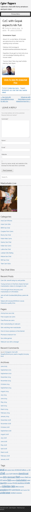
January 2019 (5, 416)
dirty (5, 477)
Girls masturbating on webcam (10, 324)
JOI (1, 480)
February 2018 (5, 456)
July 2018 (4, 438)
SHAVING (21, 486)
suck (21, 490)
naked (4, 92)
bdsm (13, 470)
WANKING (19, 493)
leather (25, 90)
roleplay (6, 486)
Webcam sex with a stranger (10, 342)
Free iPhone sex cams (7, 320)
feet (17, 90)
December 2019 (6, 377)
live (9, 480)
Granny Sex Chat (6, 242)
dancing (15, 473)
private (27, 483)
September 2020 (6, 373)
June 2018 (4, 441)
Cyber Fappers (8, 3)
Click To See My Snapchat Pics (15, 81)
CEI (29, 470)
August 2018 (5, 434)
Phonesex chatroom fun (8, 335)
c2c (11, 90)
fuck (29, 477)
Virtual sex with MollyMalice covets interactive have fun (23, 99)
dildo (1, 477)
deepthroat (23, 473)
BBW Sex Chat (5, 228)
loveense (13, 480)
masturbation (21, 480)
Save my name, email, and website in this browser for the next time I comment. (14, 164)
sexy (17, 486)
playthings (20, 483)
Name (3, 140)
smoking (4, 489)
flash (26, 477)
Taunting (25, 490)
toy (29, 490)
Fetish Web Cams (6, 238)
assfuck (9, 470)
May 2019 (4, 402)
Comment (5, 119)
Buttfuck (24, 470)
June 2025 (4, 366)
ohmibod (9, 483)
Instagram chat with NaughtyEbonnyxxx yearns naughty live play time (15, 354)
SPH (9, 490)
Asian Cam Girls (6, 224)
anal (2, 469)
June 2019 (4, 398)
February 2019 (5, 413)
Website (4, 154)
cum (11, 473)
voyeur (13, 493)
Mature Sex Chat (6, 256)
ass (6, 470)
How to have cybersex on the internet (13, 331)
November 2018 (6, 423)
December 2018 (6, 420)
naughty (3, 483)
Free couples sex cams (8, 317)
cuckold (7, 473)
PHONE (15, 483)
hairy (20, 90)
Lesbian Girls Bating (7, 253)
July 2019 (4, 395)
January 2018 (5, 459)
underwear (5, 492)
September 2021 (6, 370)
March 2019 (4, 409)
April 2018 (4, 449)
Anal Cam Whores (6, 221)
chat (13, 90)
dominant (11, 477)
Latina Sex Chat (6, 249)
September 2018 (6, 431)
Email (3, 147)
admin (4, 30)
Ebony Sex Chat (6, 235)
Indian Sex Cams (13, 88)
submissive (16, 490)
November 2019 (6, 381)
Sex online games (6, 338)
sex (13, 486)
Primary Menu (15, 14)
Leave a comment (16, 30)
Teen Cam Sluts (6, 263)
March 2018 (4, 452)
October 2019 (5, 384)
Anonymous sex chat (7, 313)
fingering (22, 477)
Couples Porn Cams (7, 231)
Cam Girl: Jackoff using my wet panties (13, 280)
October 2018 (5, 427)
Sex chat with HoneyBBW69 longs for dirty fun (7, 99)
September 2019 (6, 388)
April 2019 (4, 406)
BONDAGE (5, 90)
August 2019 (5, 391)
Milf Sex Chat (5, 260)
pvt (0, 486)
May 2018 (4, 445)
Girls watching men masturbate (11, 327)
